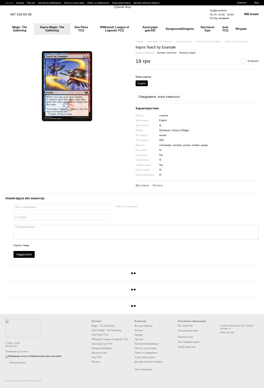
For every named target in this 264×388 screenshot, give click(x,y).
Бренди (20, 3)
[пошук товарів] (256, 29)
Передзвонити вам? (188, 330)
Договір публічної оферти (146, 3)
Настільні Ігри (207, 29)
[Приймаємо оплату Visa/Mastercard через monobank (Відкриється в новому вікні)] (33, 356)
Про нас (31, 3)
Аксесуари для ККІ (150, 29)
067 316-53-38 (20, 14)
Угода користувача (121, 3)
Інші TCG (225, 29)
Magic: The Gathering (19, 29)
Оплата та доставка (74, 3)
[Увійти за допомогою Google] (141, 207)
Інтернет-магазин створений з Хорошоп (23, 381)
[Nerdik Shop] (23, 328)
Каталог (9, 3)
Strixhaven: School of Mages (174, 130)
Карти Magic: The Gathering (52, 29)
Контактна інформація (49, 3)
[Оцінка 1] (35, 245)
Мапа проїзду (227, 332)
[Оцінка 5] (58, 245)
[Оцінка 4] (52, 245)
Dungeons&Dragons (180, 28)
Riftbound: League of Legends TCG (114, 29)
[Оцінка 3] (46, 245)
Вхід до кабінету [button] (144, 325)
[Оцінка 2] (41, 245)
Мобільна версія (17, 362)
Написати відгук (187, 53)
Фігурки (241, 28)
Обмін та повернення (98, 3)
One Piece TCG (81, 29)
